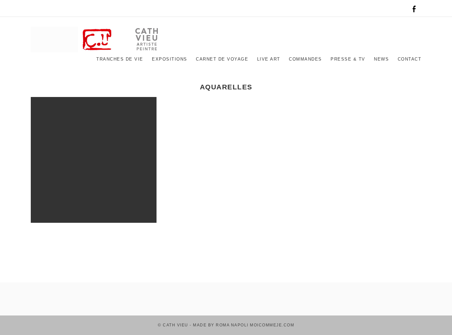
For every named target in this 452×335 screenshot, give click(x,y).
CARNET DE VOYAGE (222, 59)
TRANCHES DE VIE (119, 59)
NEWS (381, 59)
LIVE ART (268, 59)
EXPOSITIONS (169, 59)
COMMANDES (305, 59)
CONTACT (410, 59)
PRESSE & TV (348, 59)
